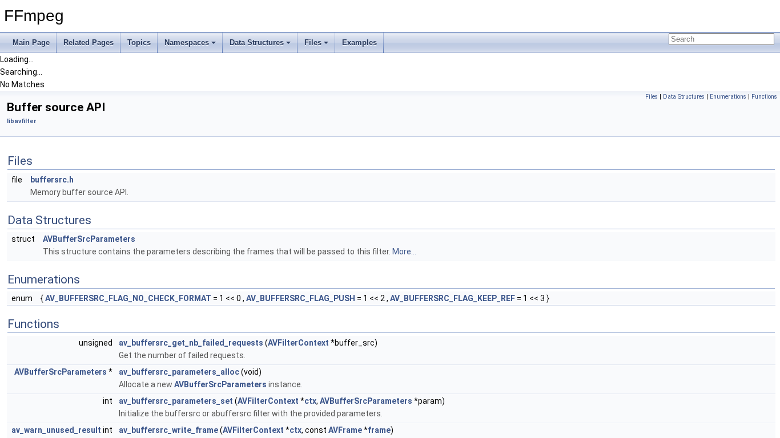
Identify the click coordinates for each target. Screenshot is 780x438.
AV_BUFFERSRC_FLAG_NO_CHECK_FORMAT (128, 298)
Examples (359, 42)
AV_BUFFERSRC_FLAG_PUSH (300, 298)
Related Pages (88, 42)
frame (379, 430)
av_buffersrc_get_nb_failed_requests (191, 342)
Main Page (31, 42)
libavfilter (22, 121)
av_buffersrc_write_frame (168, 430)
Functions (764, 96)
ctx (310, 400)
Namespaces (186, 42)
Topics (139, 42)
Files (312, 42)
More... (404, 251)
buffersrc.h (52, 179)
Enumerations (728, 96)
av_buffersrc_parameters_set (176, 400)
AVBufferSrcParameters (89, 239)
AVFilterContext (298, 342)
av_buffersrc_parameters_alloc (179, 371)
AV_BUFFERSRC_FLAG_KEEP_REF (452, 298)
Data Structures (257, 42)
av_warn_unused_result (56, 430)
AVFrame (345, 430)
